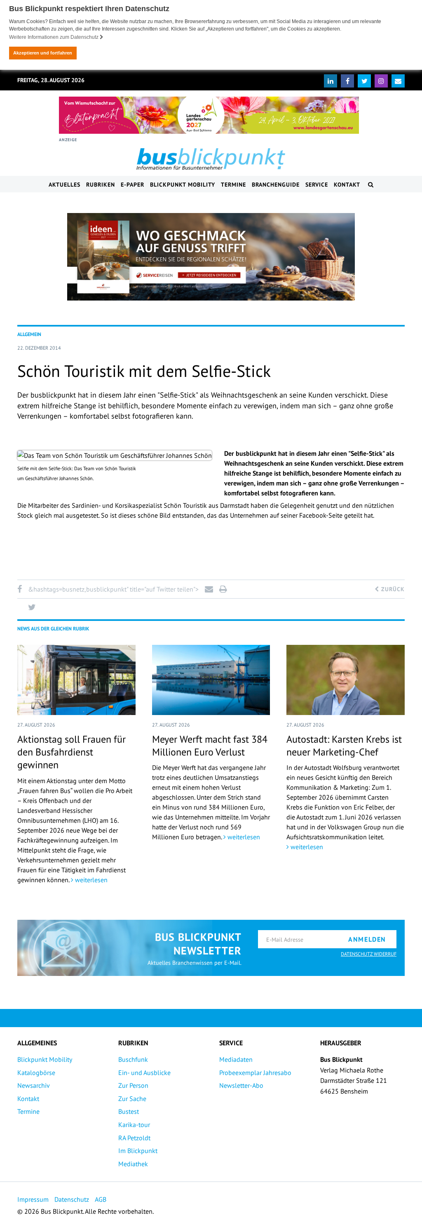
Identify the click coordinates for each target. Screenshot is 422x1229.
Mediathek (133, 1164)
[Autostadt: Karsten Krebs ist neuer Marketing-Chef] (345, 680)
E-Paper (132, 184)
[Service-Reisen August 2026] (211, 257)
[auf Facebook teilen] (21, 589)
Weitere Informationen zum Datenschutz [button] (54, 37)
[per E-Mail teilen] (209, 589)
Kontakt (347, 184)
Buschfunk (133, 1059)
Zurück (392, 589)
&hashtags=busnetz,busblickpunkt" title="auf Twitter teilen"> (113, 589)
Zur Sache (132, 1098)
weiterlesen (90, 880)
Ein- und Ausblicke (144, 1072)
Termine (233, 184)
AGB (100, 1199)
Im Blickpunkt (137, 1150)
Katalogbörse (36, 1072)
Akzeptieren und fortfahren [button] (42, 52)
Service (316, 184)
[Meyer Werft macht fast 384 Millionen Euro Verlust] (211, 680)
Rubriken (100, 184)
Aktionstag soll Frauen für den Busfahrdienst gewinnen (71, 752)
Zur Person (133, 1085)
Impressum (33, 1199)
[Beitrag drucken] (223, 589)
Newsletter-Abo (241, 1085)
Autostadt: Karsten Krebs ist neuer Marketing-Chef (344, 745)
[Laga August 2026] (209, 115)
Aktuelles (64, 184)
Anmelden (367, 939)
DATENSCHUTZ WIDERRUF (368, 954)
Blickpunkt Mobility (182, 184)
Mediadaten (236, 1059)
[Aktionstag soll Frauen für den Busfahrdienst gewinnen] (76, 680)
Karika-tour (134, 1124)
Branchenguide (276, 184)
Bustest (128, 1111)
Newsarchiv (33, 1085)
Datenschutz (71, 1199)
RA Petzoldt (134, 1138)
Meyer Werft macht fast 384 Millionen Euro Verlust (209, 745)
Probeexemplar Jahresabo (255, 1072)
